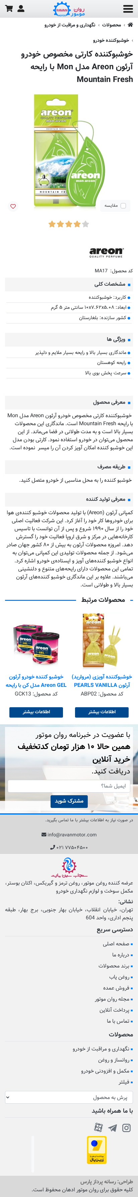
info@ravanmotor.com (72, 835)
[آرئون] (106, 253)
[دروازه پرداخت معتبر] (97, 1150)
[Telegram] (112, 1126)
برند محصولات (113, 966)
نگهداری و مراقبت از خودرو (70, 25)
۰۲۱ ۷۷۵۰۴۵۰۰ (72, 848)
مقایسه (111, 205)
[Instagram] (126, 1126)
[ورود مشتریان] (20, 8)
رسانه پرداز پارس (98, 1182)
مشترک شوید (69, 801)
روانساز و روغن (113, 1060)
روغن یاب (119, 977)
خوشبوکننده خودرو (111, 40)
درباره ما (120, 955)
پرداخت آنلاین (114, 1010)
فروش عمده (116, 988)
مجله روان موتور (112, 999)
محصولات (111, 25)
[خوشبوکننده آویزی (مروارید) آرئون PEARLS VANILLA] (102, 642)
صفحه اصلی (116, 944)
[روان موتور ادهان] (69, 9)
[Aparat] (98, 1126)
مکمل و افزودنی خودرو (105, 1071)
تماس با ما (118, 1021)
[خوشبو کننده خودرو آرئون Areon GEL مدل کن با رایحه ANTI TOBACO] (36, 642)
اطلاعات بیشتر (102, 712)
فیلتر (124, 1082)
